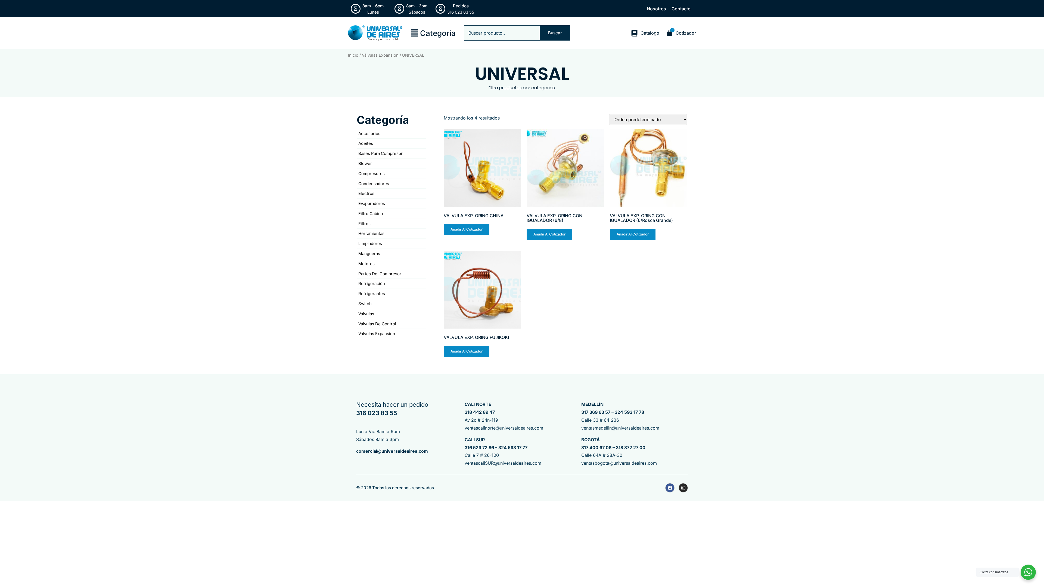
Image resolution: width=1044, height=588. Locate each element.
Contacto (681, 8)
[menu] (415, 33)
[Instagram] (683, 487)
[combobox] (502, 33)
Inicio (353, 55)
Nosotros (656, 8)
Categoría (438, 33)
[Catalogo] (634, 33)
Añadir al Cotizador (466, 229)
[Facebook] (670, 487)
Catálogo (650, 33)
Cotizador (686, 33)
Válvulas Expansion (380, 55)
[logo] (375, 33)
